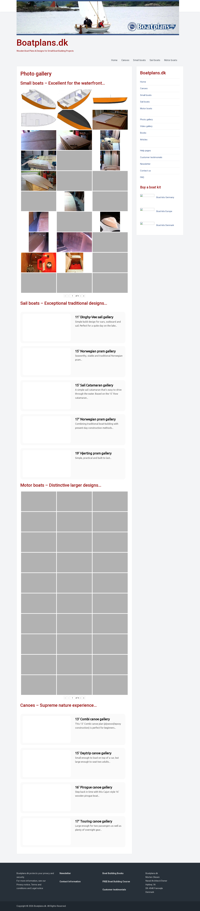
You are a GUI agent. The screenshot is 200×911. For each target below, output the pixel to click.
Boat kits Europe (164, 211)
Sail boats (155, 60)
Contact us (145, 170)
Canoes (125, 60)
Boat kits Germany (165, 197)
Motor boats (170, 60)
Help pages (145, 150)
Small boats (139, 60)
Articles (143, 139)
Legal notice (37, 888)
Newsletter (145, 164)
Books (143, 133)
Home (114, 60)
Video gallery (146, 126)
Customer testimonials (151, 157)
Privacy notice (23, 884)
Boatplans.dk (42, 42)
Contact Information (70, 881)
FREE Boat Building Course (116, 881)
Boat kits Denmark (165, 225)
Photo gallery (146, 119)
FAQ (142, 177)
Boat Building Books (112, 873)
